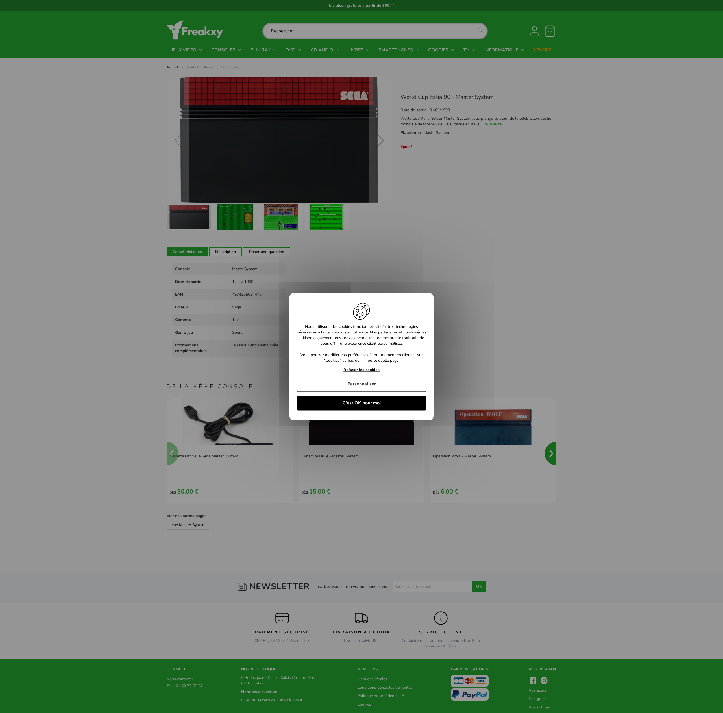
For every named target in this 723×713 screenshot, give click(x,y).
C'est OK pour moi (362, 403)
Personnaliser (361, 384)
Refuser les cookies (361, 370)
